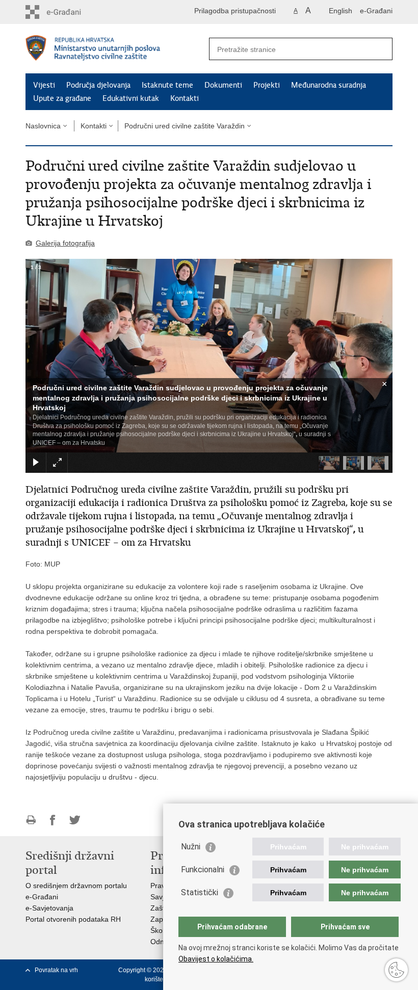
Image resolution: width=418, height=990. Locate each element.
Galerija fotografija (65, 243)
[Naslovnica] (117, 49)
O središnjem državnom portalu (76, 885)
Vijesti (44, 85)
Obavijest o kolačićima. (215, 959)
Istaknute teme (167, 85)
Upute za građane (62, 98)
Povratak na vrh (56, 970)
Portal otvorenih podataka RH (73, 919)
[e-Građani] (69, 12)
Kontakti (184, 98)
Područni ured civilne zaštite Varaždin (184, 126)
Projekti (266, 85)
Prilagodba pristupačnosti (235, 11)
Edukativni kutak (130, 98)
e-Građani (376, 11)
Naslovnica (43, 126)
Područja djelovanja (98, 85)
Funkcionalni (202, 869)
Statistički (199, 892)
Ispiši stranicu (30, 820)
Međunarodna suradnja (328, 85)
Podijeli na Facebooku (52, 820)
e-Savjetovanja (49, 908)
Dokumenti (223, 85)
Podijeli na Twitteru (74, 820)
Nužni (190, 846)
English (340, 11)
